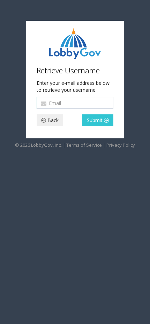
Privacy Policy (120, 145)
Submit (95, 120)
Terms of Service (84, 145)
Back (52, 120)
